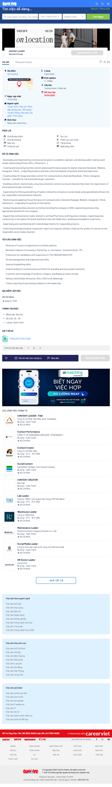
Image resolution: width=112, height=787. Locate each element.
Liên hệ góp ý (63, 780)
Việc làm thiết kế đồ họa (17, 719)
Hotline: (80, 780)
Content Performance (28, 431)
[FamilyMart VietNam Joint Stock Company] (9, 468)
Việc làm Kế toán (13, 603)
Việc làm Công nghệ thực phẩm (20, 630)
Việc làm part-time (14, 696)
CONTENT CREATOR (27, 479)
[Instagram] (102, 739)
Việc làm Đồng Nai (14, 659)
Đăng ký (94, 8)
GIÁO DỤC (99, 746)
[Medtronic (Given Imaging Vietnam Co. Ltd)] (9, 532)
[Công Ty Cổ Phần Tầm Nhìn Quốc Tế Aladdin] (9, 420)
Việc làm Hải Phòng (15, 671)
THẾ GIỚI (12, 755)
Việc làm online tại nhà (16, 693)
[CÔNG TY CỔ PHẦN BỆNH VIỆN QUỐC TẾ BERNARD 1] (9, 436)
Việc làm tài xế (12, 711)
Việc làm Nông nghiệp (16, 618)
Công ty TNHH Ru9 (25, 515)
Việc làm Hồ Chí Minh (15, 648)
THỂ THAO (77, 746)
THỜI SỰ (13, 750)
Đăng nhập (105, 8)
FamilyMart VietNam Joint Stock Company (36, 467)
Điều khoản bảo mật (48, 780)
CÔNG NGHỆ (34, 750)
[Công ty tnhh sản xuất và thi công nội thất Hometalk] (9, 548)
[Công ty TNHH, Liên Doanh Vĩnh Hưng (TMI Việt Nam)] (9, 500)
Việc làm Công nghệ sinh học (19, 622)
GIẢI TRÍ (56, 755)
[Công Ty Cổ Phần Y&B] (9, 452)
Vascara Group (16, 54)
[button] (102, 3)
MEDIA (13, 746)
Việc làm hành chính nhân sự (19, 715)
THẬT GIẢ (99, 755)
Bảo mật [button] (21, 483)
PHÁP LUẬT (13, 759)
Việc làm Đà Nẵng (14, 667)
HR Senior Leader (26, 559)
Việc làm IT (11, 708)
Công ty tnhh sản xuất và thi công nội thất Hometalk (40, 547)
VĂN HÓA (56, 750)
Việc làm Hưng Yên (14, 674)
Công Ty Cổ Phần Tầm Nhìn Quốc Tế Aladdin (36, 419)
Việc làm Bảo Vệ (13, 611)
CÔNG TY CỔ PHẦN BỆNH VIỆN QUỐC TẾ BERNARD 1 (40, 435)
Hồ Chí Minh (12, 74)
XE (34, 755)
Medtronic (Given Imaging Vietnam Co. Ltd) (36, 531)
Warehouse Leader (27, 511)
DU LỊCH (34, 759)
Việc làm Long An (14, 663)
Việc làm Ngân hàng (15, 615)
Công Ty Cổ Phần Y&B (27, 451)
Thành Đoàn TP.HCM (64, 777)
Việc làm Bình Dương (15, 656)
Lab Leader (23, 495)
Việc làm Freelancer (15, 704)
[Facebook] (96, 739)
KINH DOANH (34, 746)
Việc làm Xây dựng (14, 607)
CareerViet (22, 563)
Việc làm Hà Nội (13, 652)
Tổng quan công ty (23, 62)
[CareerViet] (9, 564)
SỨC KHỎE (77, 755)
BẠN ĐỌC (99, 750)
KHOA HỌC (77, 750)
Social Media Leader (27, 543)
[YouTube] (109, 739)
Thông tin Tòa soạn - (47, 777)
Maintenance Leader (27, 527)
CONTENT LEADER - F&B (30, 415)
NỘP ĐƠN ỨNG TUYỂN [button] (87, 53)
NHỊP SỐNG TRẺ (56, 746)
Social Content (25, 463)
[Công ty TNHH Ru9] (9, 516)
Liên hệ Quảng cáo (31, 780)
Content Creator (25, 447)
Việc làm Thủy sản (14, 626)
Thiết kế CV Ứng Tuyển (20, 338)
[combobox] (20, 17)
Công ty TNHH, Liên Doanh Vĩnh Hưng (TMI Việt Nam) (40, 499)
